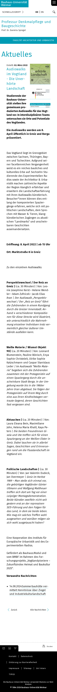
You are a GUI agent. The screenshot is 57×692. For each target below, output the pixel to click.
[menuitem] (37, 12)
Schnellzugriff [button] (11, 12)
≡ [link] (54, 2)
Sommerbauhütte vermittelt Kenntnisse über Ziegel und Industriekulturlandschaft (29, 590)
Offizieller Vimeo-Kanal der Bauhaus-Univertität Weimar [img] (15, 648)
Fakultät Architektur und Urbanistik (33, 40)
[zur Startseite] (14, 3)
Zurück (14, 610)
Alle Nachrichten (38, 610)
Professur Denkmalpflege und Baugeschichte (26, 24)
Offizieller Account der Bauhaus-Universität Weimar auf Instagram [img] (3, 648)
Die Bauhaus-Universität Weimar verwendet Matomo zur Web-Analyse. (28, 683)
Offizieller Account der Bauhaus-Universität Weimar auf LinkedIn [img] (9, 648)
